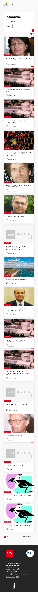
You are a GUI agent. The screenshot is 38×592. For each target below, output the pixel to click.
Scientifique (11, 21)
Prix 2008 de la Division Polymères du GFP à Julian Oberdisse (19, 185)
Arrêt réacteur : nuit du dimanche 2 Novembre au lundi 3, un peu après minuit (17, 373)
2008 (8, 26)
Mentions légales (10, 577)
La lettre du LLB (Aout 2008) (14, 465)
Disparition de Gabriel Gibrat (15, 216)
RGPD (17, 577)
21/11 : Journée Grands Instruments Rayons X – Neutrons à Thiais (16, 405)
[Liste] (33, 34)
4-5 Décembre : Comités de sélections (18, 495)
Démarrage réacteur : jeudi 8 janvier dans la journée (17, 121)
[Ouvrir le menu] (12, 4)
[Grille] (31, 34)
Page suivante (27, 536)
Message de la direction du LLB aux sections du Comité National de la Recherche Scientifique (17, 248)
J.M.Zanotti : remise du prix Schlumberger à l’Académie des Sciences (19, 309)
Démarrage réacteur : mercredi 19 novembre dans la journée (17, 341)
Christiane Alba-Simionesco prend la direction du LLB (18, 59)
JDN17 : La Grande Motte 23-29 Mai (16, 279)
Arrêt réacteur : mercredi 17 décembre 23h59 (18, 90)
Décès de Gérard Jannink (14, 436)
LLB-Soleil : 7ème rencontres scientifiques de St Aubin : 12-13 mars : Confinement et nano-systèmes (19, 154)
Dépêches (7, 54)
